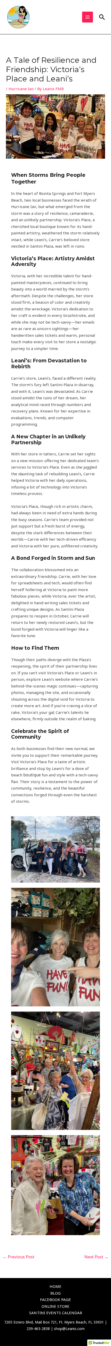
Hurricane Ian (21, 88)
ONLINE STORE (55, 1306)
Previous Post (18, 1257)
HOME (55, 1286)
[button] (102, 17)
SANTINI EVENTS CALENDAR (55, 1312)
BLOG (55, 1293)
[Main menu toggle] (87, 17)
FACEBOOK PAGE (55, 1299)
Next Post (96, 1257)
